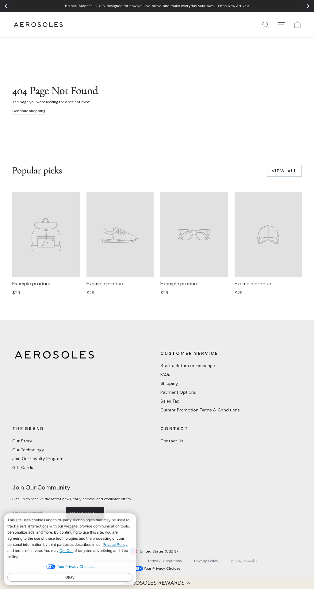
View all (284, 171)
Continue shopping (28, 110)
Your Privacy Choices (162, 568)
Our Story (22, 441)
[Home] (38, 25)
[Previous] (6, 6)
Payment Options (178, 392)
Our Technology (28, 449)
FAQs (165, 374)
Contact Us (171, 441)
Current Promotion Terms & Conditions (200, 410)
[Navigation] (157, 6)
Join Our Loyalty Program (37, 458)
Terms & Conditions (164, 560)
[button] (157, 583)
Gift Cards (22, 467)
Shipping (169, 383)
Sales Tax (169, 401)
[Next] (308, 6)
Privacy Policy (206, 560)
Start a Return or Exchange (187, 365)
